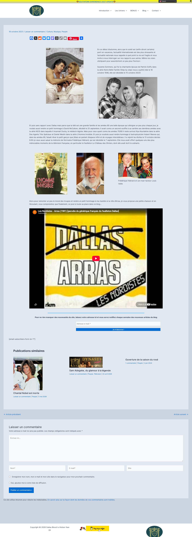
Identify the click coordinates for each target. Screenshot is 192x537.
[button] (110, 10)
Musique (57, 31)
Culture (50, 31)
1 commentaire (130, 363)
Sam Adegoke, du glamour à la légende (90, 370)
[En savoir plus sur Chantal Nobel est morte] (28, 373)
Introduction (104, 10)
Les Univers (120, 10)
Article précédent (12, 414)
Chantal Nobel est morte (26, 393)
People (64, 31)
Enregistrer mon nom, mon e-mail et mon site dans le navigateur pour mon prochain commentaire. (53, 477)
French (163, 1)
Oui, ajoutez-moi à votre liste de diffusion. (28, 483)
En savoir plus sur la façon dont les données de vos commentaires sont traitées (81, 500)
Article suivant (181, 414)
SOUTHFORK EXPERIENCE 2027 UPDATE (96, 2)
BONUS (133, 10)
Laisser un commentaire (35, 31)
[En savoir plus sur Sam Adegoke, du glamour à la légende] (86, 362)
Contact (155, 10)
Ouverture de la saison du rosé (141, 359)
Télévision (97, 374)
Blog (144, 10)
